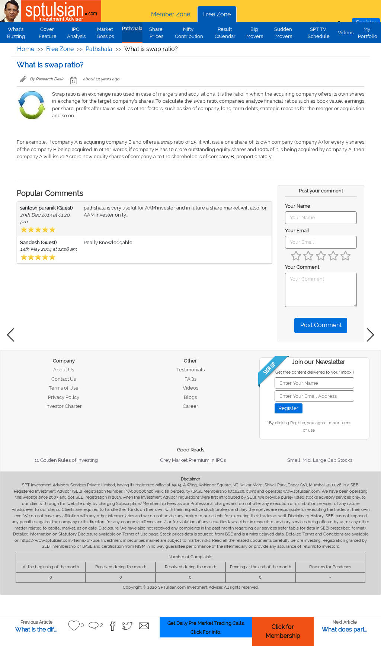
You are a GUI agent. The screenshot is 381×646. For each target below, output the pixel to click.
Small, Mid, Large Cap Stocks (319, 460)
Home (25, 48)
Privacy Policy (63, 397)
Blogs (190, 397)
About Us (63, 369)
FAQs (190, 379)
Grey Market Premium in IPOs (193, 460)
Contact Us (63, 379)
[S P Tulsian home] (11, 11)
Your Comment (302, 267)
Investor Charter (63, 406)
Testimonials (190, 369)
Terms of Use (64, 388)
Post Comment (321, 325)
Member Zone (170, 14)
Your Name (297, 206)
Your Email (297, 230)
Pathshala (132, 28)
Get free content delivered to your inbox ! (314, 372)
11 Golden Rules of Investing (66, 460)
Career (190, 406)
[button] (73, 625)
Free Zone (217, 14)
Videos (345, 32)
